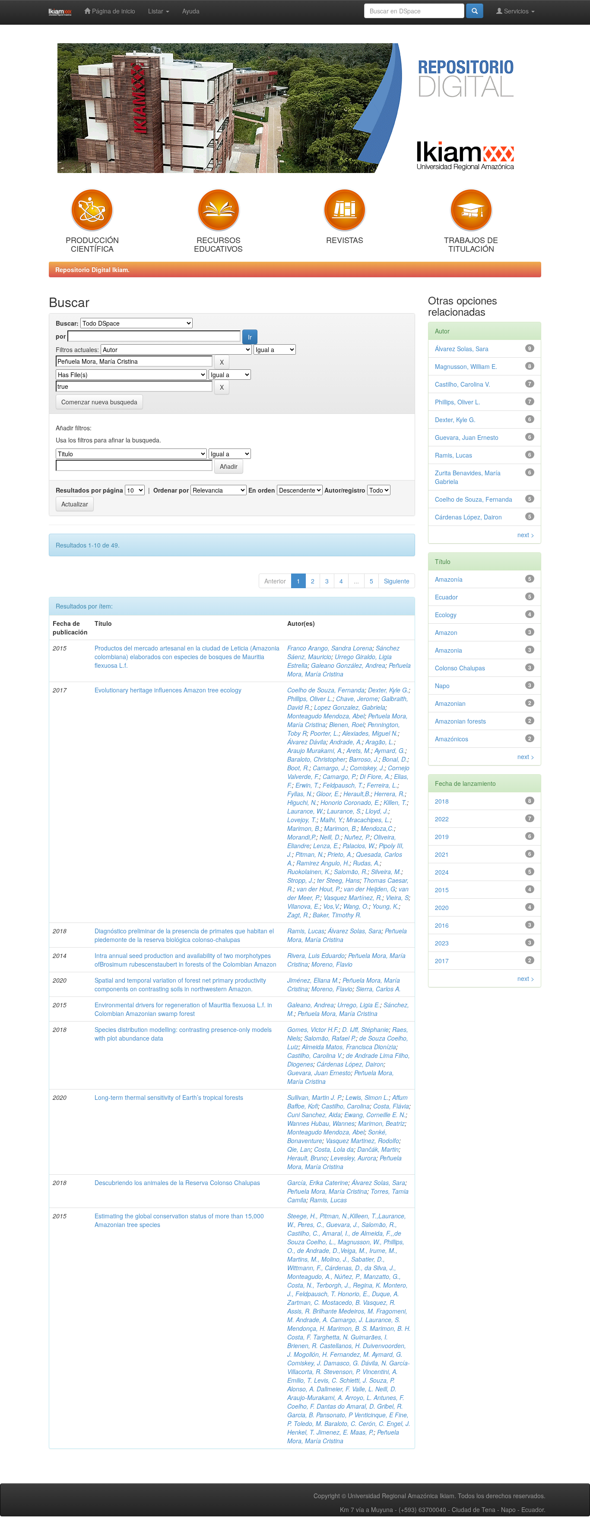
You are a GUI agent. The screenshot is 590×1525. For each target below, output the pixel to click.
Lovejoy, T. (302, 819)
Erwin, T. (307, 785)
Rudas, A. (366, 863)
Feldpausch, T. (343, 785)
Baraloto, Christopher (316, 759)
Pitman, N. (309, 854)
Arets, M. (358, 750)
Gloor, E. (328, 793)
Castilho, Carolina (345, 1106)
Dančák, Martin (378, 1149)
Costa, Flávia (391, 1106)
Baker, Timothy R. (337, 914)
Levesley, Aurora (353, 1157)
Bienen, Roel (346, 724)
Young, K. (385, 906)
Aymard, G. (389, 750)
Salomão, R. (351, 871)
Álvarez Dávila (306, 741)
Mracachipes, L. (368, 819)
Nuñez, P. (357, 837)
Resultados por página (89, 490)
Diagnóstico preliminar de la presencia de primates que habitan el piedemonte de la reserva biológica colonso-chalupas (184, 935)
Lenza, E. (326, 845)
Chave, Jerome (357, 698)
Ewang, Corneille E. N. (375, 1114)
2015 (442, 889)
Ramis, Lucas (305, 930)
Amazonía (449, 579)
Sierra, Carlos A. (378, 988)
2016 (442, 925)
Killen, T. (395, 802)
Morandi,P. (301, 837)
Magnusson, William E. (466, 366)
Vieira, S (397, 897)
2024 (442, 872)
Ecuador (446, 597)
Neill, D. (330, 837)
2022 (442, 818)
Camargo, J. (329, 767)
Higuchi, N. (302, 802)
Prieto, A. (339, 854)
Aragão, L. (379, 741)
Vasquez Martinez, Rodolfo (362, 1140)
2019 (442, 836)
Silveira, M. (386, 871)
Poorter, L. (324, 733)
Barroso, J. (364, 759)
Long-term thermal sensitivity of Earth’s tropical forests (169, 1097)
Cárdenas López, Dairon (350, 1064)
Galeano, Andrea (310, 1004)
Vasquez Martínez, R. (353, 897)
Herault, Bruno (307, 1157)
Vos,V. (331, 906)
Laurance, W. (305, 811)
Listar (156, 10)
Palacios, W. (359, 845)
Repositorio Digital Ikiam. (92, 269)
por (61, 336)
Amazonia (448, 650)
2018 (442, 801)
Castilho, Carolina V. (315, 1055)
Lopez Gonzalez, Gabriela (349, 707)
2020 (442, 907)
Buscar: (67, 323)
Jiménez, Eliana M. (313, 980)
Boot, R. (298, 767)
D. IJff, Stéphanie (365, 1029)
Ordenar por (171, 490)
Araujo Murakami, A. (315, 750)
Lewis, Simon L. (367, 1097)
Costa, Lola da (334, 1149)
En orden (261, 490)
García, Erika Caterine (317, 1182)
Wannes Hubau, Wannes (321, 1123)
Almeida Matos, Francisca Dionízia (349, 1046)
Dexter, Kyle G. (388, 690)
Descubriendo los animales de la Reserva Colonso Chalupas (177, 1182)
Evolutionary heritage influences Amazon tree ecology (168, 690)
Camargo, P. (339, 776)
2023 (442, 943)
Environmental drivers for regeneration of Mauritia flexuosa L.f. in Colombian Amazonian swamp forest (183, 1009)
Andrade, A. (346, 741)
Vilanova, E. (303, 906)
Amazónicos (451, 738)
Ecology (446, 614)
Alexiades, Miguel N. (370, 733)
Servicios (516, 10)
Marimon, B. (303, 828)
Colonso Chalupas (460, 667)
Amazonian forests (460, 721)
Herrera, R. (389, 793)
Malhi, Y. (331, 819)
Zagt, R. (298, 914)
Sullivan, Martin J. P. (314, 1097)
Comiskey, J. (367, 767)
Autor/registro (344, 490)
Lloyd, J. (376, 811)
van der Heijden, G (369, 888)
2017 (442, 960)
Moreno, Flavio (331, 964)
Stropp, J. (300, 880)
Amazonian (450, 703)
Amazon (446, 632)
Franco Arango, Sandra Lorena (329, 648)
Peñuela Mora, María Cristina (337, 1013)
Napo (442, 685)
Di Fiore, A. (375, 776)
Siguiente (396, 581)
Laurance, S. (344, 811)
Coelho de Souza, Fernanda (326, 690)
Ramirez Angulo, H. (322, 863)
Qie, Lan (299, 1149)
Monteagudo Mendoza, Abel (326, 715)
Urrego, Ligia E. (358, 1004)
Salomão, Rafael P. (330, 1038)
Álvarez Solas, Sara (354, 930)
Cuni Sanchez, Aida (314, 1114)
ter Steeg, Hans (338, 880)
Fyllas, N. (300, 793)
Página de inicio (112, 10)
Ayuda (191, 10)
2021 (442, 854)
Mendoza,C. (377, 828)
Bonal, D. (394, 759)
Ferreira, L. (382, 785)
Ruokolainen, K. (308, 871)
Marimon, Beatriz (381, 1123)
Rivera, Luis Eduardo (316, 955)
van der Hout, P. (318, 888)
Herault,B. (357, 793)
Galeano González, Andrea (348, 665)
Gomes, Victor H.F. (313, 1029)
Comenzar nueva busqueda (99, 401)
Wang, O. (356, 906)
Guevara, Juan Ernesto (319, 1072)
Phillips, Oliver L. (310, 698)
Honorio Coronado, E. (350, 802)
